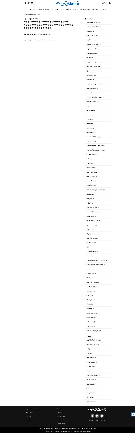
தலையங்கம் (32, 10)
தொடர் (75, 10)
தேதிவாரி (103, 10)
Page (39, 41)
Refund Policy (60, 423)
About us (59, 409)
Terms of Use (60, 416)
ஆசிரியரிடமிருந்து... (44, 10)
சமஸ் (29, 420)
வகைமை (89, 19)
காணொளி (95, 10)
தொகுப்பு (89, 337)
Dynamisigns (87, 431)
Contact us (59, 412)
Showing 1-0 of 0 (51, 41)
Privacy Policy (60, 420)
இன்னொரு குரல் (85, 10)
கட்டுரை (54, 10)
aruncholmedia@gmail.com (97, 420)
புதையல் (68, 10)
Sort (25, 41)
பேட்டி (62, 10)
